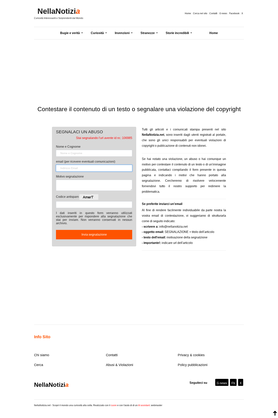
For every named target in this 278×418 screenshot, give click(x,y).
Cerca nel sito (200, 13)
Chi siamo (41, 355)
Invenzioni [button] (122, 33)
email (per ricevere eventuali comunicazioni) (85, 161)
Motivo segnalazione (70, 176)
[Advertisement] (139, 69)
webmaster (156, 405)
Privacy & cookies (191, 355)
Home (188, 13)
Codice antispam (67, 196)
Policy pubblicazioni (192, 365)
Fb (233, 383)
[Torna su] (275, 413)
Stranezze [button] (148, 33)
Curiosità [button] (98, 33)
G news (223, 13)
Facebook (234, 13)
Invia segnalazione (94, 234)
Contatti (213, 13)
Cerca (38, 365)
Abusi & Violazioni (119, 365)
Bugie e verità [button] (70, 33)
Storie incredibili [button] (178, 33)
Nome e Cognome (68, 146)
